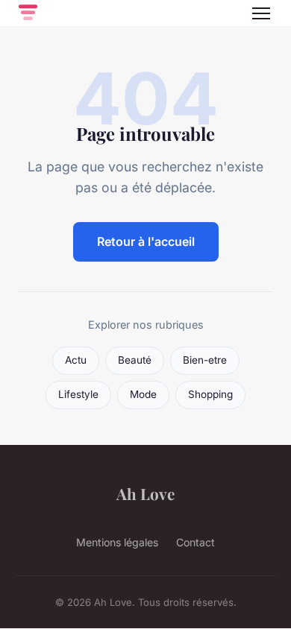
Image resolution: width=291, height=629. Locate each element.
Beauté (134, 360)
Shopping (210, 394)
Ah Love (145, 493)
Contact (195, 542)
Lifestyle (78, 394)
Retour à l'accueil (146, 241)
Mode (143, 394)
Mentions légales (117, 542)
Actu (76, 360)
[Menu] (261, 13)
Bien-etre (205, 360)
